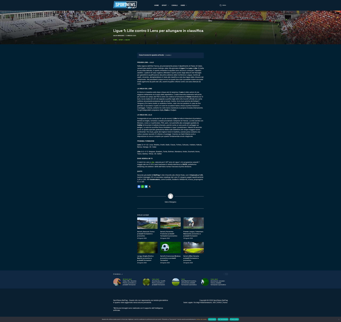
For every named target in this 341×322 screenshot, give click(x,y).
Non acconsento (223, 319)
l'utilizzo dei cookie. (201, 319)
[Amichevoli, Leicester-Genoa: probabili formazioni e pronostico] (205, 282)
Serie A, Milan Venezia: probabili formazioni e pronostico (191, 258)
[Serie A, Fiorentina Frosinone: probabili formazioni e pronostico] (170, 223)
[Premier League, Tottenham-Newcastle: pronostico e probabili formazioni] (193, 223)
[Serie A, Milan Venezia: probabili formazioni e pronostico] (193, 247)
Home (156, 5)
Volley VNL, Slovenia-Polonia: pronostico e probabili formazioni (130, 283)
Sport (164, 5)
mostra (168, 55)
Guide (183, 5)
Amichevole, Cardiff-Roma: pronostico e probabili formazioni (159, 283)
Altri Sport (125, 279)
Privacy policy (234, 319)
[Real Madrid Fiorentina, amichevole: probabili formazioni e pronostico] (176, 282)
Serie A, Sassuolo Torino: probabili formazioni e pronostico (146, 234)
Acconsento (212, 319)
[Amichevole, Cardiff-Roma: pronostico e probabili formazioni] (146, 282)
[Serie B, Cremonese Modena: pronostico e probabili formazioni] (170, 247)
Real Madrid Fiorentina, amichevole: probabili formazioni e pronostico (189, 283)
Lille (152, 162)
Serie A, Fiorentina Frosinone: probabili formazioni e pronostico (168, 234)
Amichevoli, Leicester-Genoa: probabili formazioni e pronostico (218, 283)
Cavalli (175, 5)
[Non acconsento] (339, 319)
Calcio (154, 279)
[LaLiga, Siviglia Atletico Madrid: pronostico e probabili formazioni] (147, 247)
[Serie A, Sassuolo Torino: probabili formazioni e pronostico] (147, 223)
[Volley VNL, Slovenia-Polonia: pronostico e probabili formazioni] (117, 282)
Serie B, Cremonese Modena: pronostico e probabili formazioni (170, 258)
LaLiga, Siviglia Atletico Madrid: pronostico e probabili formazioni (145, 258)
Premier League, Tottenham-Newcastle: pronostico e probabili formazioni (193, 234)
